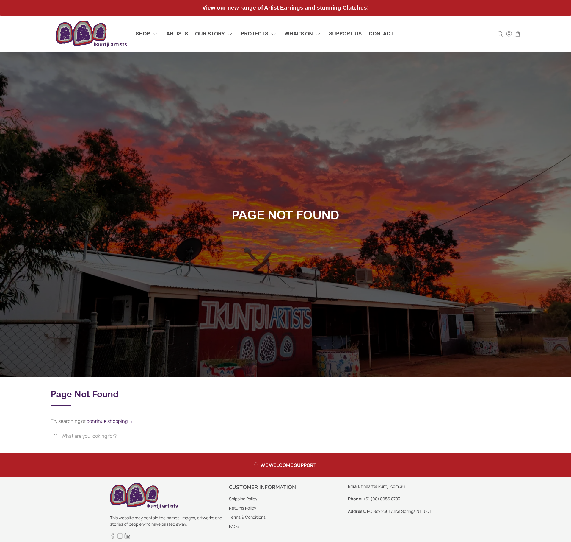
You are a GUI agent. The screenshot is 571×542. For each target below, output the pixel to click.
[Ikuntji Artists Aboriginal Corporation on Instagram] (120, 537)
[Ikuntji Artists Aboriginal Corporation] (91, 34)
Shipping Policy (243, 498)
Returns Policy (242, 508)
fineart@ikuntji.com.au (383, 486)
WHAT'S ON (299, 34)
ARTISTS (177, 34)
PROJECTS (254, 34)
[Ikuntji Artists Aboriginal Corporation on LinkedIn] (127, 537)
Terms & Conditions (247, 517)
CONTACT (381, 34)
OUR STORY (210, 34)
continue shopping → (110, 421)
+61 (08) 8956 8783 (381, 498)
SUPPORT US (345, 34)
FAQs (234, 526)
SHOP (143, 34)
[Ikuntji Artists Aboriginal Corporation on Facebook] (113, 537)
